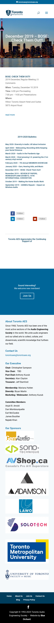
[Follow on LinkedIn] (13, 219)
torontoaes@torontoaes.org (18, 355)
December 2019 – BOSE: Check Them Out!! (23, 170)
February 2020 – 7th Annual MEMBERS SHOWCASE (26, 163)
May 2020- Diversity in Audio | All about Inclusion (25, 144)
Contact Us (40, 596)
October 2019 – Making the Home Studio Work (24, 181)
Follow (20, 213)
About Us (19, 596)
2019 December (12, 79)
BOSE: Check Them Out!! (17, 76)
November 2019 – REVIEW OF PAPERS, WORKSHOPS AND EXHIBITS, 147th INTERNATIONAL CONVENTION (21, 175)
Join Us (27, 295)
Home (9, 596)
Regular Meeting (28, 79)
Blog (18, 600)
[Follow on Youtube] (35, 219)
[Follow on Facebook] (13, 213)
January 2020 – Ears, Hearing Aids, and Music (24, 166)
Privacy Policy (29, 600)
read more (10, 115)
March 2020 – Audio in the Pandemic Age (22, 153)
